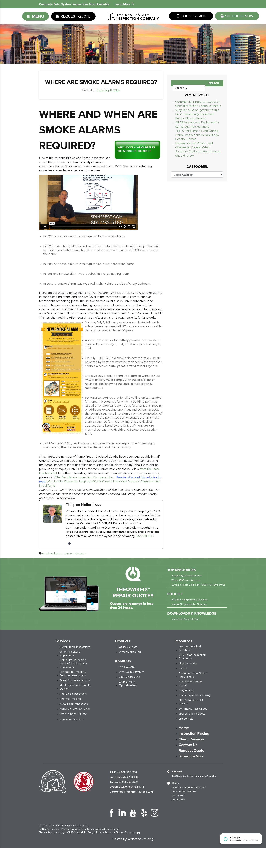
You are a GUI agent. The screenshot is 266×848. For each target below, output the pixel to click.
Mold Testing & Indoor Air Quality (75, 687)
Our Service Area (129, 677)
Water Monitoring (130, 652)
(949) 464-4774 (127, 787)
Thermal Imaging (70, 698)
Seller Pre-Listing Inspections (70, 653)
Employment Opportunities (127, 683)
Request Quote (75, 16)
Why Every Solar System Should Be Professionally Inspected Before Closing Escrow (197, 114)
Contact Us (188, 745)
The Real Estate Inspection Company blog (84, 477)
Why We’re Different (132, 672)
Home (184, 727)
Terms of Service (86, 829)
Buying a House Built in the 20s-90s (193, 675)
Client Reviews (191, 739)
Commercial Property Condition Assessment (73, 673)
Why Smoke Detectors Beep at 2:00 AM (74, 481)
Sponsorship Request (192, 713)
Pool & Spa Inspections (73, 693)
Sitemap (114, 829)
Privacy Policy (68, 829)
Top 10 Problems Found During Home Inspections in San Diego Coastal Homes (197, 135)
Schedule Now (191, 756)
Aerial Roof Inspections (74, 703)
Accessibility (102, 829)
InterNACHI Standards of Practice (189, 604)
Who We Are (127, 666)
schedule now (238, 16)
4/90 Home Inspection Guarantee (189, 599)
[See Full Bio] (154, 536)
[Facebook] (69, 543)
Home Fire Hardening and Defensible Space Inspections (73, 664)
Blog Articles (186, 690)
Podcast (184, 668)
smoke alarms (52, 553)
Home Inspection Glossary (195, 695)
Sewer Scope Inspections (75, 680)
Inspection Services (71, 719)
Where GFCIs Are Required (186, 580)
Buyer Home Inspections (75, 646)
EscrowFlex (186, 718)
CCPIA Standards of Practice (191, 702)
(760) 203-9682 (124, 777)
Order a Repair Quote (73, 714)
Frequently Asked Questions (186, 575)
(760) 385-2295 (131, 791)
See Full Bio (144, 536)
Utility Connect (128, 646)
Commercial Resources (193, 708)
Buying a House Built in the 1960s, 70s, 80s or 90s (198, 585)
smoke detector (76, 553)
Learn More (123, 4)
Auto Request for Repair (75, 709)
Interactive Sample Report (185, 619)
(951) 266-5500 (124, 782)
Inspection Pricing (194, 733)
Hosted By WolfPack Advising (133, 839)
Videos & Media (188, 663)
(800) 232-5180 (193, 16)
